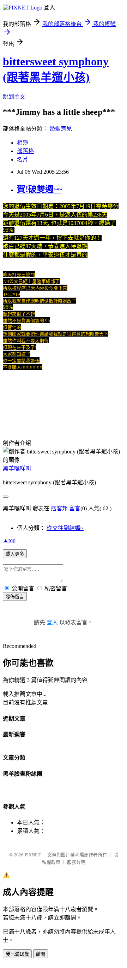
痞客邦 (59, 508)
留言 (74, 508)
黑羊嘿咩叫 (17, 468)
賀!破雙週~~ (39, 189)
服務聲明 (76, 862)
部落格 (25, 151)
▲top (9, 540)
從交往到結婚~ (65, 528)
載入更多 (15, 554)
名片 (22, 160)
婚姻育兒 (60, 129)
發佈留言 (15, 596)
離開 (40, 954)
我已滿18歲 (17, 954)
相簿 (22, 143)
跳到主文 (14, 97)
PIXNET (33, 854)
